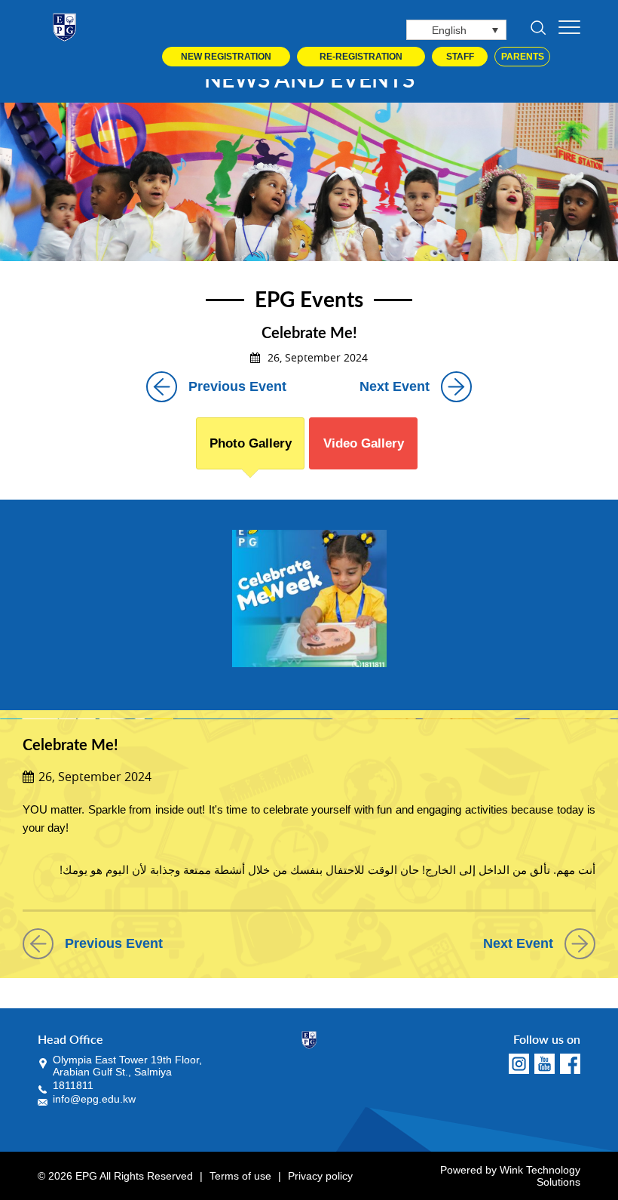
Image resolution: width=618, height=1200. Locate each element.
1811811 (73, 1085)
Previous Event (237, 386)
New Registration (226, 56)
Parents (522, 56)
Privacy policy (320, 1176)
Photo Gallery (251, 443)
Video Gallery (363, 443)
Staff (460, 56)
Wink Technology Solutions (540, 1176)
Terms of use (240, 1176)
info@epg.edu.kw (94, 1099)
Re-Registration (361, 56)
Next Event (394, 386)
